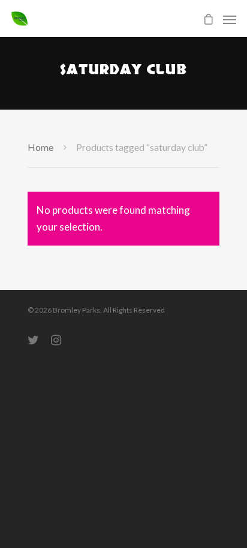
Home (40, 147)
